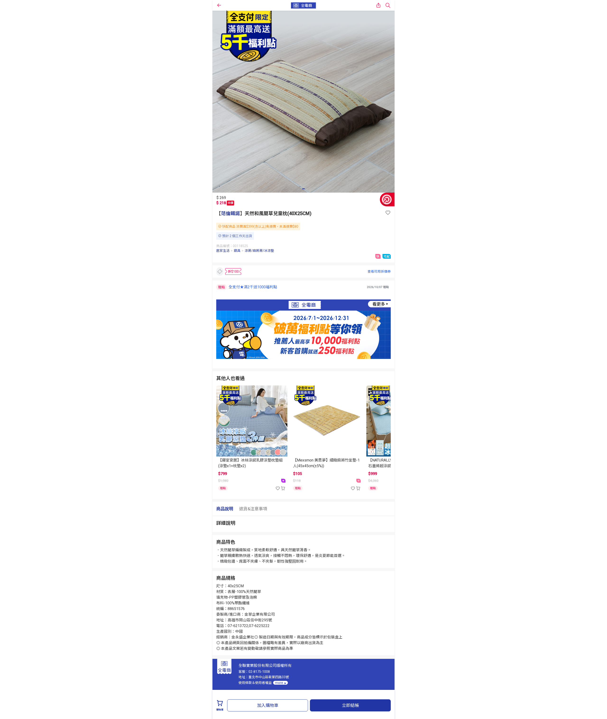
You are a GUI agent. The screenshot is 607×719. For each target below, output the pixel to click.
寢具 (237, 251)
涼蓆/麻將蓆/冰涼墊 (259, 251)
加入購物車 (267, 705)
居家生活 (223, 251)
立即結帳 (350, 705)
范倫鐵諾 (230, 213)
